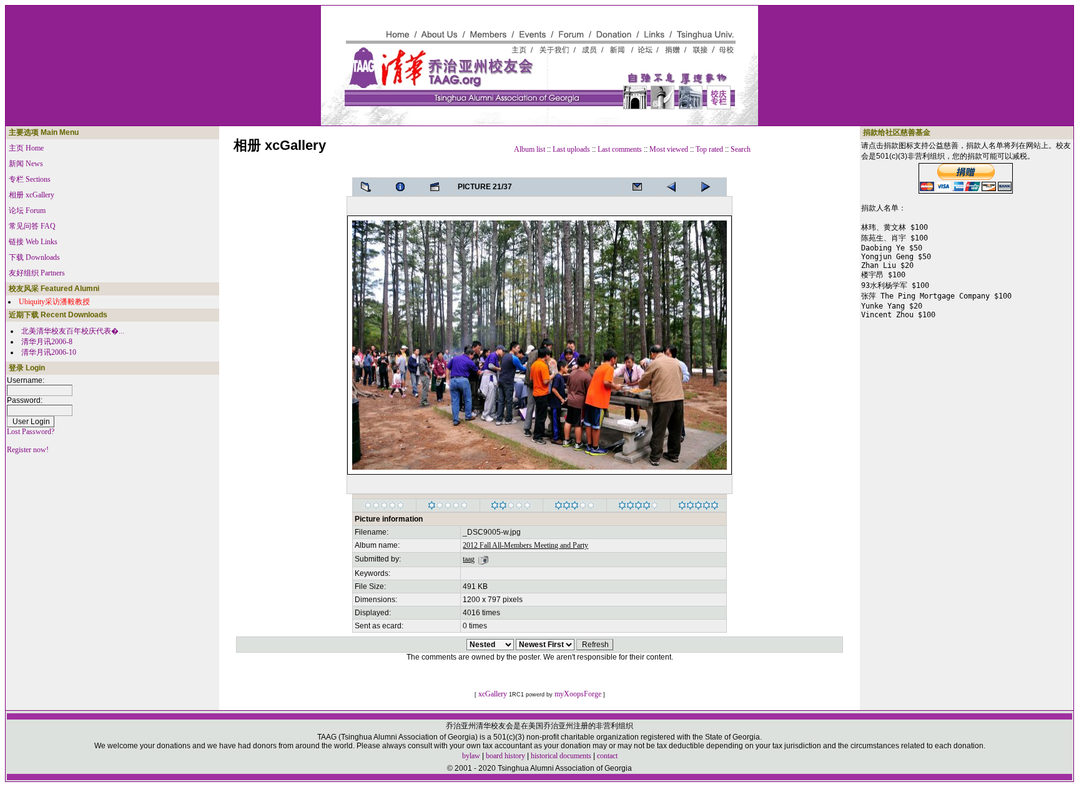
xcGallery (492, 694)
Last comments (620, 149)
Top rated (709, 149)
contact (607, 755)
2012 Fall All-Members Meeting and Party (525, 545)
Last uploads (571, 149)
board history (505, 755)
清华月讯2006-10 (48, 352)
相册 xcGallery (31, 195)
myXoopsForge (577, 694)
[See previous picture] (709, 187)
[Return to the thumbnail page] (370, 187)
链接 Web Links (33, 241)
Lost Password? (30, 431)
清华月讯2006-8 (46, 341)
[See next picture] (675, 187)
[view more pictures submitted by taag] (483, 559)
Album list (529, 149)
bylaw (471, 755)
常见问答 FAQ (32, 226)
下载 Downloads (34, 257)
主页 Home (26, 148)
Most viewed (668, 149)
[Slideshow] (438, 187)
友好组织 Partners (37, 273)
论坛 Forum (27, 210)
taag (469, 559)
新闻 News (26, 163)
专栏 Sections (30, 179)
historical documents (561, 755)
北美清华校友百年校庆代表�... (72, 331)
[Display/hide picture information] (404, 187)
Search (741, 149)
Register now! (28, 449)
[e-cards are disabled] (641, 187)
